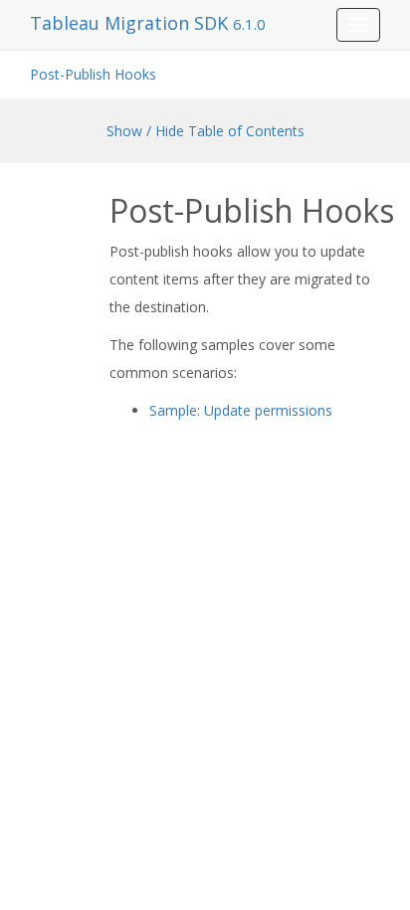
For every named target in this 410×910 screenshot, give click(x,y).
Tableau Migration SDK (131, 23)
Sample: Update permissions (240, 410)
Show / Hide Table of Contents (205, 130)
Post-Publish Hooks (93, 74)
